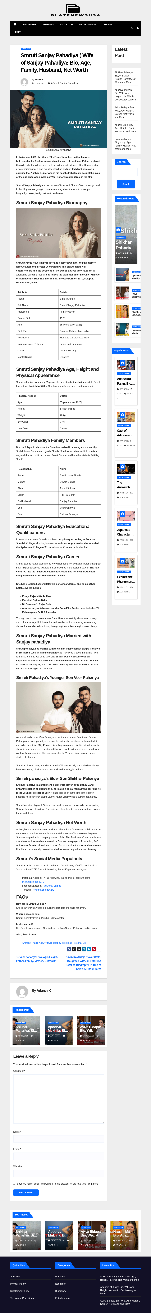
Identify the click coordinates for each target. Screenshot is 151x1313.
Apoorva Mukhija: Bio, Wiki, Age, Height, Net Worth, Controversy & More (118, 1290)
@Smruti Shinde (52, 886)
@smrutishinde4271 (43, 890)
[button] (132, 28)
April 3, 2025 (125, 253)
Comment (19, 1071)
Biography (29, 24)
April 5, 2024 (126, 587)
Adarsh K (39, 79)
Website (17, 1166)
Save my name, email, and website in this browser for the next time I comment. (57, 1184)
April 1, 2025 (58, 1241)
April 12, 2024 (127, 540)
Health (18, 32)
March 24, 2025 (91, 1241)
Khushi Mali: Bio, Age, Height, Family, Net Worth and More (125, 128)
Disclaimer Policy (19, 1291)
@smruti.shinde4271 (33, 882)
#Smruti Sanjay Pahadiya (64, 83)
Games (108, 24)
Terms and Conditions (22, 1298)
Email (17, 1149)
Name (17, 1132)
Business (48, 24)
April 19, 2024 (127, 493)
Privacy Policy (18, 1284)
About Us (15, 1276)
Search (121, 161)
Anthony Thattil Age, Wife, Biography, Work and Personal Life (54, 943)
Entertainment (88, 24)
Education (66, 24)
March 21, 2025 (124, 1241)
